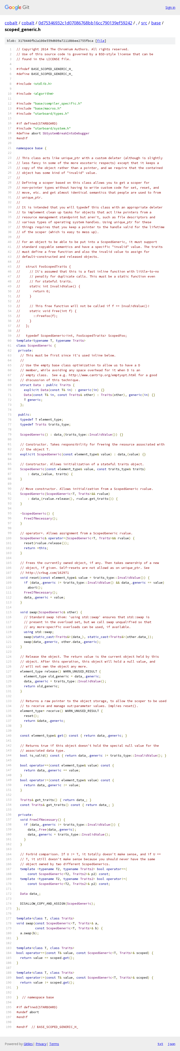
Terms (54, 1044)
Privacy (41, 1044)
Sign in (170, 7)
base (156, 23)
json (171, 1044)
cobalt (11, 23)
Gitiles (28, 1044)
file (101, 41)
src (144, 23)
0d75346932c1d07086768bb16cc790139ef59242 (85, 23)
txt (160, 1044)
